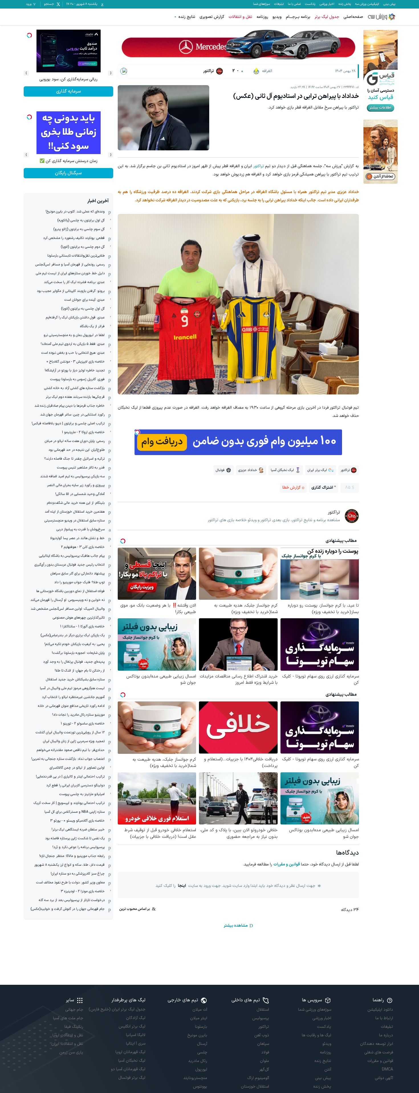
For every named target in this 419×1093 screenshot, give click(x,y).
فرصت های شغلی (378, 1052)
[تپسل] (137, 432)
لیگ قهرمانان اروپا (130, 1052)
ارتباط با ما (384, 1018)
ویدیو (277, 17)
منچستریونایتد (195, 1078)
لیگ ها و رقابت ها (316, 1035)
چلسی (202, 1052)
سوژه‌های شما (261, 4)
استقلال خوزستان (255, 1087)
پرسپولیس (260, 1018)
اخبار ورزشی (327, 4)
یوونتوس (200, 1087)
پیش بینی (389, 4)
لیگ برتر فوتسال (131, 1078)
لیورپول (201, 1069)
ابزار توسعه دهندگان (376, 1044)
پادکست (310, 4)
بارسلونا (201, 1027)
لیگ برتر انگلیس (132, 1026)
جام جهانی (74, 1010)
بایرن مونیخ (197, 1035)
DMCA (387, 1069)
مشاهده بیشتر (236, 926)
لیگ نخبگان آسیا (131, 1061)
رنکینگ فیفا (73, 1027)
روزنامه (262, 17)
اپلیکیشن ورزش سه (367, 4)
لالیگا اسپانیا (135, 1035)
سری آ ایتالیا (135, 1044)
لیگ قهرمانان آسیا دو (128, 1069)
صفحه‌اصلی (353, 17)
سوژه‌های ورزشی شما (314, 1010)
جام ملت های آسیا (68, 1018)
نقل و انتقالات (240, 17)
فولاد (265, 1052)
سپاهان (263, 1044)
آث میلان (199, 1010)
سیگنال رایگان (68, 91)
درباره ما (386, 1035)
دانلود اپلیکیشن (380, 1010)
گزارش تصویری (212, 17)
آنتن (327, 1069)
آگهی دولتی (384, 1078)
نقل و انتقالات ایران (67, 1044)
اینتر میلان (198, 1018)
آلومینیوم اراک (258, 1078)
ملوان (264, 1061)
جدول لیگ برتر (327, 17)
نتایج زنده (186, 17)
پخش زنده (345, 4)
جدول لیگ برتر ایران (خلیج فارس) (117, 1009)
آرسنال (202, 1044)
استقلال (263, 1010)
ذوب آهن (261, 1035)
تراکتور (258, 166)
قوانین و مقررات (286, 864)
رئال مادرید (197, 1061)
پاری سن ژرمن (71, 1052)
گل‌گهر (264, 1069)
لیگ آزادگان (135, 1018)
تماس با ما (294, 4)
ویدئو (326, 1044)
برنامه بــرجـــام (298, 17)
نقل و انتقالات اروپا (67, 1035)
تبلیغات (279, 4)
